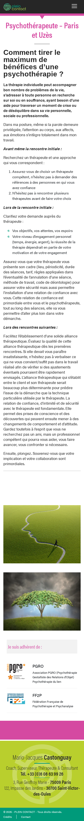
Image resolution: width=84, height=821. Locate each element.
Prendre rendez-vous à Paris (42, 485)
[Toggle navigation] (74, 6)
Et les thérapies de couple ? (42, 736)
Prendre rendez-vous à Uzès (42, 496)
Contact (25, 817)
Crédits (7, 817)
